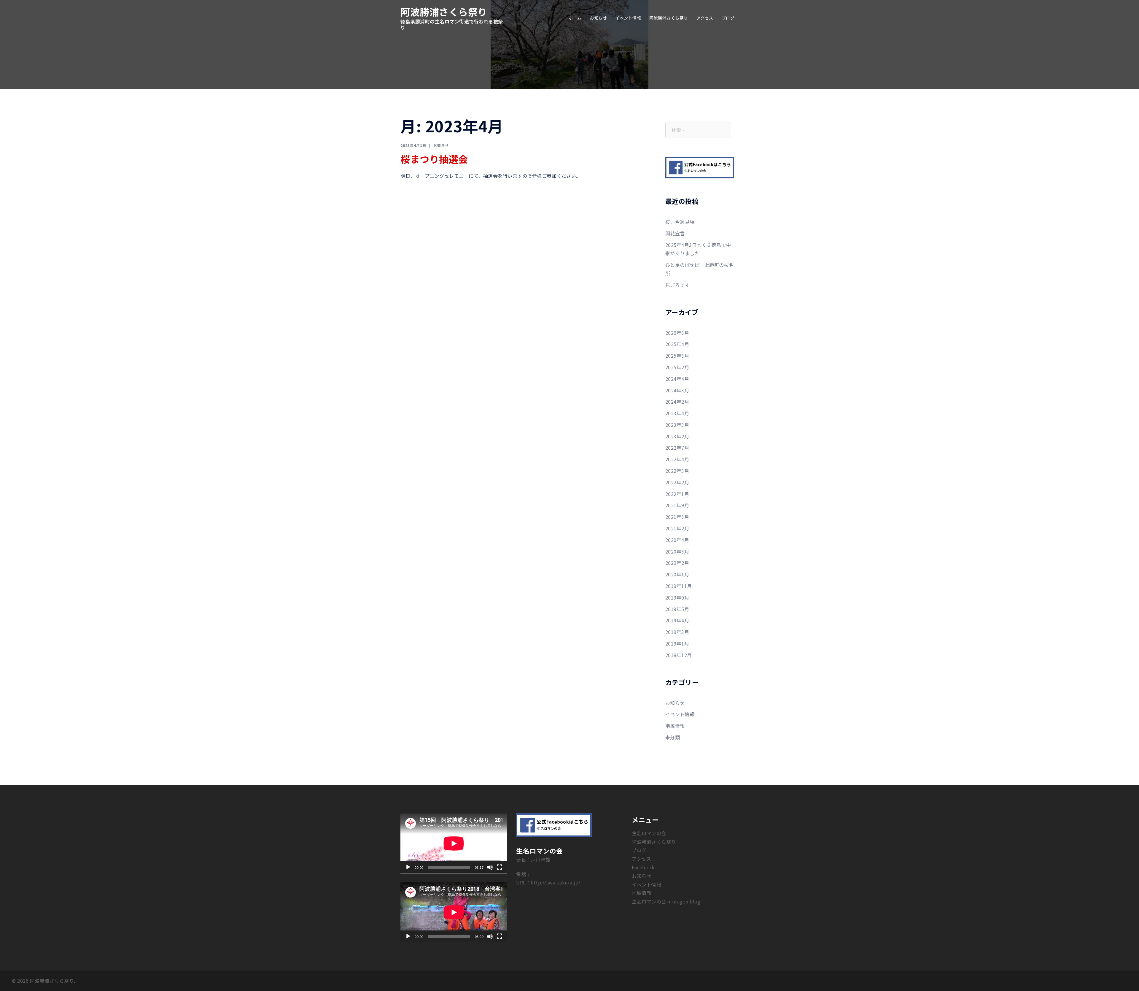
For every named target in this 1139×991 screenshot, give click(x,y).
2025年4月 (677, 344)
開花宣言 (675, 233)
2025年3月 (677, 355)
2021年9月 (677, 505)
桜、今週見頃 (680, 221)
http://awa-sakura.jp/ (555, 882)
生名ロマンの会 (649, 833)
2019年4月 (677, 620)
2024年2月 (677, 401)
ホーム (575, 18)
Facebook (643, 867)
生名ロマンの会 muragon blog (666, 901)
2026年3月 (677, 332)
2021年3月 (677, 516)
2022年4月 (677, 459)
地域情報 (675, 725)
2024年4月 (677, 378)
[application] (453, 843)
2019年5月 (677, 609)
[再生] (408, 867)
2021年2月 (677, 528)
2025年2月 (677, 367)
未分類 (672, 737)
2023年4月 (677, 413)
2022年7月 (677, 447)
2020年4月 (677, 539)
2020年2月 (677, 562)
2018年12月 (678, 655)
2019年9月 (677, 597)
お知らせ (598, 18)
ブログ (728, 18)
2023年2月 (677, 436)
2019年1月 (677, 643)
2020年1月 (677, 574)
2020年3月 (677, 551)
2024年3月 (677, 390)
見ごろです (677, 284)
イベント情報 (628, 18)
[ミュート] (490, 867)
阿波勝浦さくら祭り (443, 11)
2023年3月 (677, 424)
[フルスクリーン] (499, 867)
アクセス (704, 18)
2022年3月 (677, 470)
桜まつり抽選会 (434, 159)
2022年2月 (677, 482)
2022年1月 (677, 493)
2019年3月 (677, 631)
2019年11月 (678, 585)
